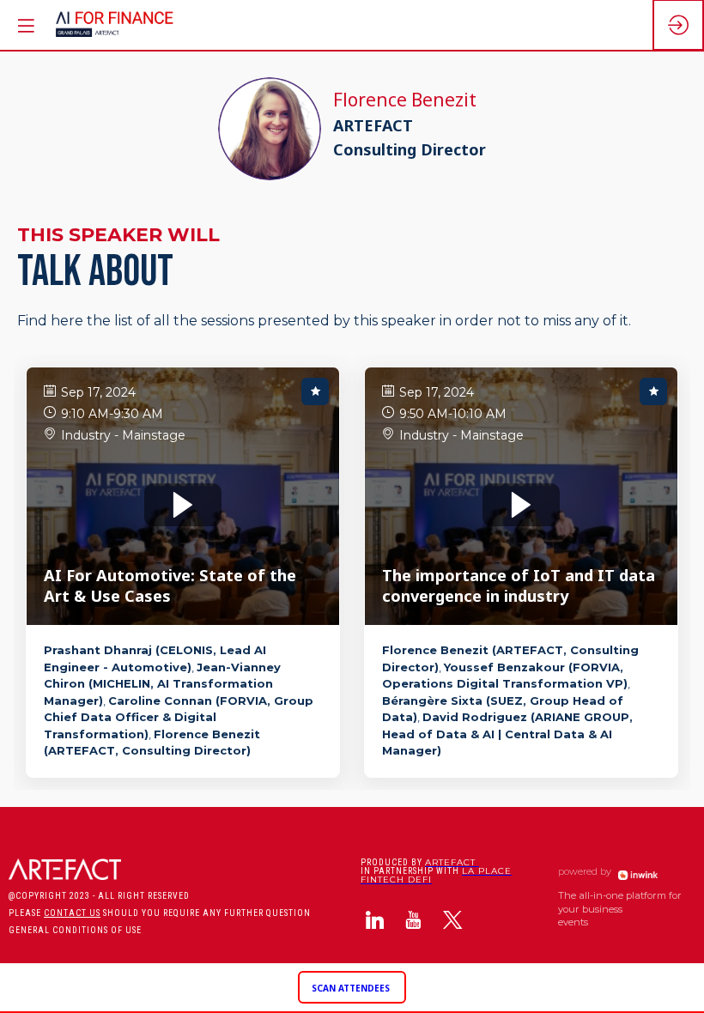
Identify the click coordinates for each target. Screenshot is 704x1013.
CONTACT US (72, 913)
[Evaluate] (315, 391)
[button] (352, 987)
